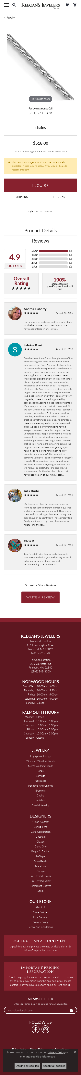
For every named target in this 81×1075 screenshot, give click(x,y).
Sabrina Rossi (33, 345)
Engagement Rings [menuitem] (40, 756)
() (70, 251)
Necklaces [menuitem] (40, 780)
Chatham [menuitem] (40, 836)
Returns (59, 197)
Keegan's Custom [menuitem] (40, 851)
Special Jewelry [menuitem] (40, 805)
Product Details (40, 230)
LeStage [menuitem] (40, 856)
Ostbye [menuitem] (41, 871)
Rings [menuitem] (41, 771)
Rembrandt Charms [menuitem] (40, 886)
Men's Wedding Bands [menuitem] (40, 766)
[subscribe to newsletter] (71, 1010)
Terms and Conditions (40, 927)
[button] (14, 5)
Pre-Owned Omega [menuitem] (40, 876)
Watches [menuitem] (40, 800)
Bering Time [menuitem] (40, 827)
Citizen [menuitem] (40, 841)
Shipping (22, 197)
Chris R (29, 541)
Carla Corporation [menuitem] (41, 831)
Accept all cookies (54, 1065)
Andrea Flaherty (35, 308)
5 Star (34, 251)
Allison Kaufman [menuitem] (40, 822)
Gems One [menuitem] (41, 846)
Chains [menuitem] (40, 795)
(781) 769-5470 (40, 113)
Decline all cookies (27, 1065)
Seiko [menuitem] (40, 891)
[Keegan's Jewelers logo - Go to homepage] (40, 5)
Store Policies (40, 912)
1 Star (34, 266)
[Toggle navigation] (6, 5)
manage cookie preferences (37, 1056)
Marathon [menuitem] (40, 866)
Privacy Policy (40, 922)
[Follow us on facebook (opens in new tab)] (36, 1029)
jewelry (11, 17)
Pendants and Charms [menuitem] (40, 785)
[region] (40, 67)
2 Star (34, 262)
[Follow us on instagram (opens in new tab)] (45, 1029)
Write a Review (40, 597)
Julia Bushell (32, 491)
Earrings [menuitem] (40, 776)
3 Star (34, 258)
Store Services (40, 917)
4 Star (34, 254)
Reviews (40, 240)
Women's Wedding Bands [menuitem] (40, 761)
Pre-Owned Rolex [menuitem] (41, 881)
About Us (40, 907)
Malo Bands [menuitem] (40, 861)
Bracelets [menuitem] (40, 790)
